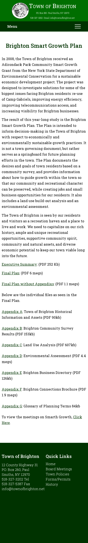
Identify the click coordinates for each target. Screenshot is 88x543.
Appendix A (12, 311)
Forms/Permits (58, 479)
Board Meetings (59, 469)
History (52, 484)
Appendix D (12, 355)
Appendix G (12, 406)
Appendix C (12, 345)
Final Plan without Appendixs (28, 284)
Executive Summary (19, 264)
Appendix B (12, 328)
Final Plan (10, 273)
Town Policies (57, 474)
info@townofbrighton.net (23, 489)
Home (51, 464)
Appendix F (12, 389)
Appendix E (12, 372)
